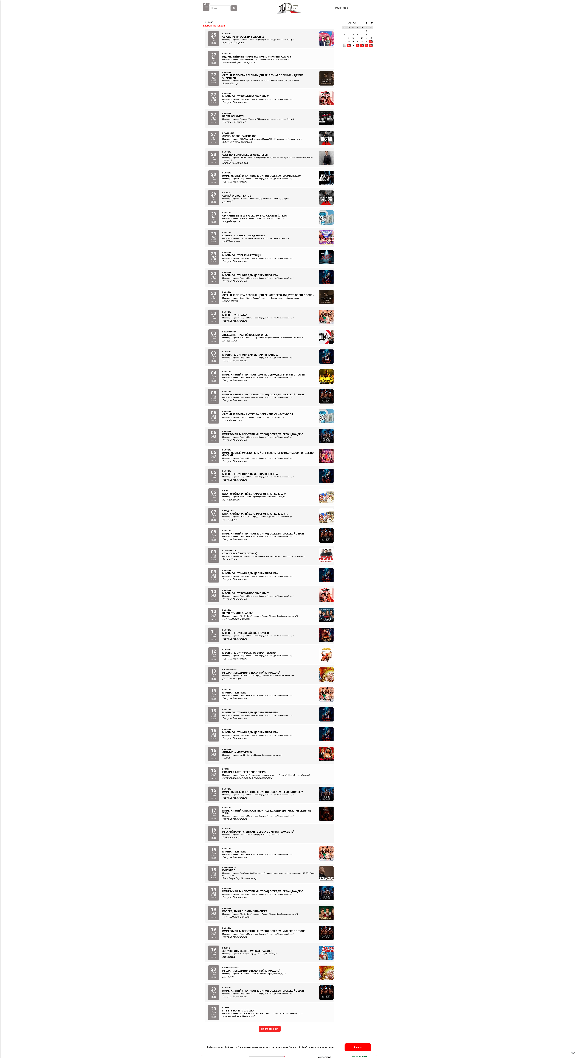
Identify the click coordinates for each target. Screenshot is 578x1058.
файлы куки (231, 1047)
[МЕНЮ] (206, 8)
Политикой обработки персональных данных (312, 1047)
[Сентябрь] (367, 23)
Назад (209, 22)
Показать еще (269, 1028)
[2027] (372, 23)
